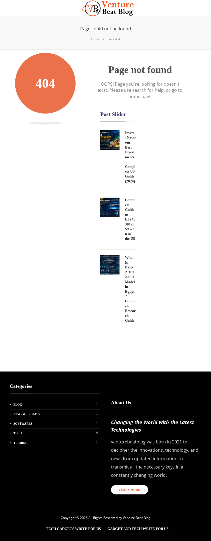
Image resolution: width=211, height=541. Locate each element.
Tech (55, 433)
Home (95, 39)
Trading (55, 443)
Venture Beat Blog (137, 517)
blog (55, 404)
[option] (118, 228)
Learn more (129, 489)
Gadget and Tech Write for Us (137, 529)
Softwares (55, 423)
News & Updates (55, 414)
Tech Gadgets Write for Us (73, 529)
